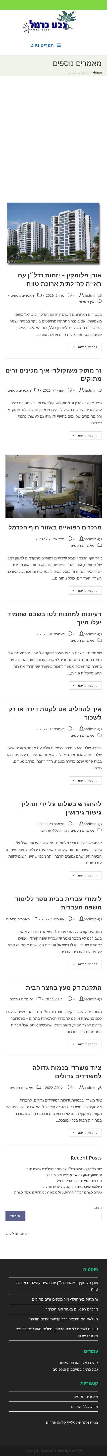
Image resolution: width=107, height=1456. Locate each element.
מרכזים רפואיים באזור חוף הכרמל (55, 527)
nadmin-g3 (93, 295)
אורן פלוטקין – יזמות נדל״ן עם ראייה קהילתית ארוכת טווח (60, 279)
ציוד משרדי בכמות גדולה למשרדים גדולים (67, 1071)
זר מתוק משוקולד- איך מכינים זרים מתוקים (74, 1175)
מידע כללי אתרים (54, 830)
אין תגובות (86, 301)
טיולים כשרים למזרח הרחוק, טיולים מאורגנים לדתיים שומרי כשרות (58, 1192)
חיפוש (98, 1208)
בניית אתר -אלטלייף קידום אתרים (72, 1422)
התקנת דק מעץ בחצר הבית (64, 987)
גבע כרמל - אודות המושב (78, 1362)
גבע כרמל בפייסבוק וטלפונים (75, 1369)
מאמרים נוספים (22, 295)
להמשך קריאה (83, 348)
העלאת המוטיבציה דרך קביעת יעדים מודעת (72, 1186)
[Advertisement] (53, 144)
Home (97, 72)
